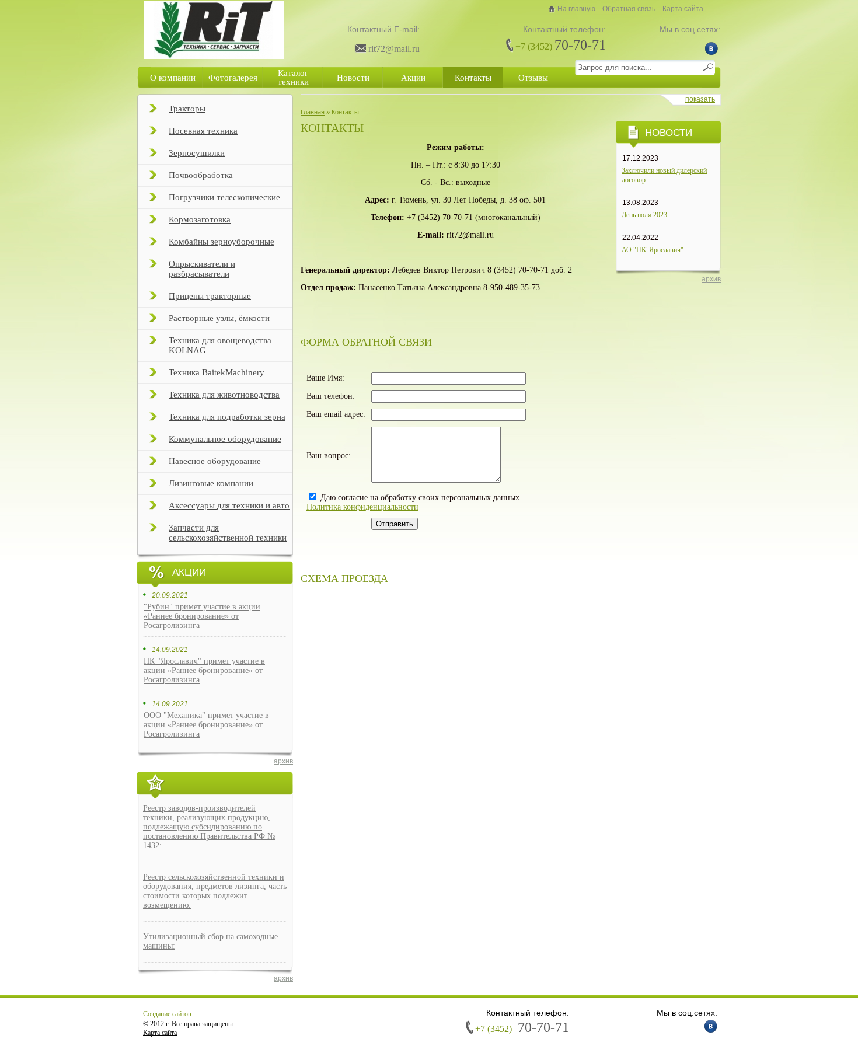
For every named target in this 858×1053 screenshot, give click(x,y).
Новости (353, 77)
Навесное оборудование (215, 461)
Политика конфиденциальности (362, 507)
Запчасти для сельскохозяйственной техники (228, 532)
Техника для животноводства (224, 394)
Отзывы (533, 77)
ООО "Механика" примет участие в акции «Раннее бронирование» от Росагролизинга (206, 724)
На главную (576, 9)
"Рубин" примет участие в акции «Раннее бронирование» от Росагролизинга (202, 616)
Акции (413, 77)
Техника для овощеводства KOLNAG (220, 345)
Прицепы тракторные (210, 296)
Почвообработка (201, 175)
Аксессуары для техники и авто (229, 505)
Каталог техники (293, 77)
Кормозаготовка (200, 219)
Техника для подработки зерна (227, 416)
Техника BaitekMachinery (216, 372)
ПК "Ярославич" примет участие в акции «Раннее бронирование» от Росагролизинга (204, 670)
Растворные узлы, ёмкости (219, 318)
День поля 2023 (644, 215)
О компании (173, 77)
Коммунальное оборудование (225, 439)
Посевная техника (203, 130)
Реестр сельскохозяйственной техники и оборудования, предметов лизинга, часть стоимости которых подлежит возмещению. (215, 891)
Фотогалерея (232, 77)
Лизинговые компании (211, 483)
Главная (313, 112)
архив (283, 761)
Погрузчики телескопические (224, 197)
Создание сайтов (167, 1014)
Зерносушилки (197, 153)
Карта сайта (682, 9)
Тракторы (187, 108)
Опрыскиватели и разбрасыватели (202, 268)
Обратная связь (628, 9)
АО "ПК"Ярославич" (652, 250)
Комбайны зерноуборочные (221, 241)
